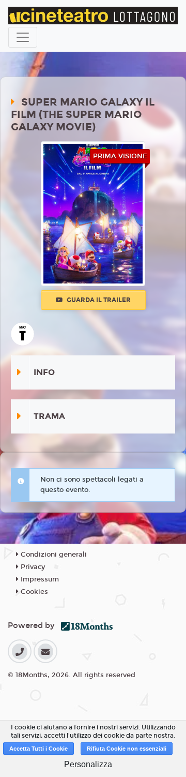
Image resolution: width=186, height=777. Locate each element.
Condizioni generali (53, 554)
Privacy (32, 567)
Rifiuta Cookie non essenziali (126, 748)
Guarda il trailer (98, 300)
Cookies (33, 592)
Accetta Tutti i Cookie (38, 748)
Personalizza (88, 764)
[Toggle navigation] (22, 37)
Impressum (39, 579)
